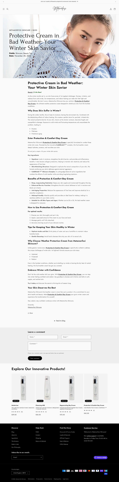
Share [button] (31, 313)
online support (91, 436)
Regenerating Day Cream (67, 405)
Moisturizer (15, 405)
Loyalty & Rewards (65, 435)
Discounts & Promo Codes (67, 432)
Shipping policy (57, 479)
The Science (15, 441)
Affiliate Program (65, 438)
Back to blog (60, 321)
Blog (13, 432)
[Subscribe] (41, 457)
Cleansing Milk (40, 405)
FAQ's (37, 432)
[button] (4, 9)
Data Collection (64, 441)
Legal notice (65, 479)
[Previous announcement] (3, 1)
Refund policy (31, 479)
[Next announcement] (116, 1)
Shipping (38, 438)
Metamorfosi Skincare (35, 307)
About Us (14, 435)
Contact (38, 435)
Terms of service (48, 479)
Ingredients (15, 438)
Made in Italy (15, 444)
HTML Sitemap (64, 444)
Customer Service (90, 428)
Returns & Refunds (41, 441)
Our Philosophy (16, 447)
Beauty (30, 92)
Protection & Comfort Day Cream (94, 405)
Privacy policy (39, 479)
